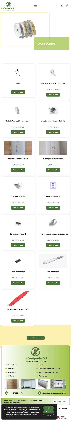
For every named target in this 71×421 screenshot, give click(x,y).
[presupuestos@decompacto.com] (39, 393)
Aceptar (48, 408)
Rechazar (48, 412)
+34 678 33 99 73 (16, 393)
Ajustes (48, 416)
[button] (35, 6)
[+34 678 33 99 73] (6, 393)
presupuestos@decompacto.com (54, 393)
